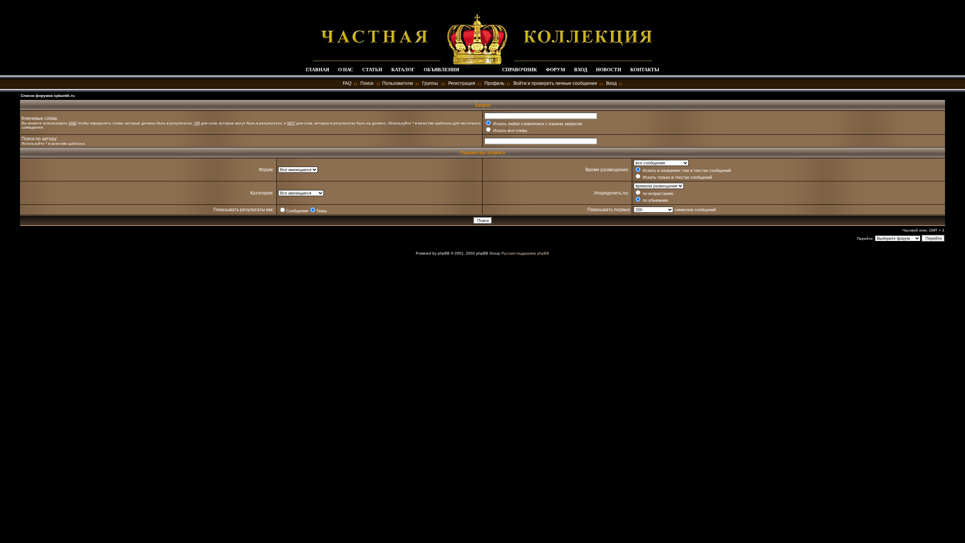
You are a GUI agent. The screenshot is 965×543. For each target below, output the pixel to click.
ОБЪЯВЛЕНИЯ (441, 69)
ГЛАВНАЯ (317, 69)
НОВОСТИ (608, 69)
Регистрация (461, 83)
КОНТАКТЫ (644, 69)
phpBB (444, 253)
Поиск (366, 83)
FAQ (347, 83)
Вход (611, 83)
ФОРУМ (555, 69)
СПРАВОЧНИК (519, 69)
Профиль (494, 83)
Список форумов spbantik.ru (48, 96)
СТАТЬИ (372, 69)
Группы (430, 83)
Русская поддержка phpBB (525, 253)
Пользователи (397, 83)
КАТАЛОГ (403, 69)
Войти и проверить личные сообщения (555, 83)
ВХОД (580, 69)
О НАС (345, 69)
